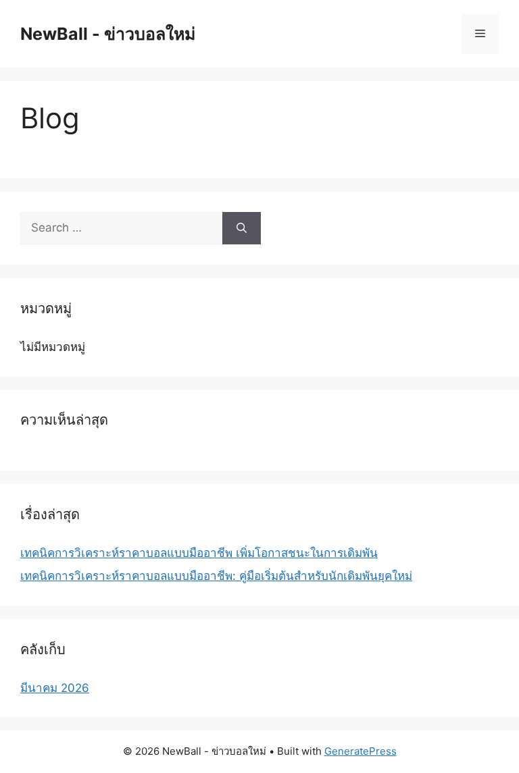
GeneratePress (360, 751)
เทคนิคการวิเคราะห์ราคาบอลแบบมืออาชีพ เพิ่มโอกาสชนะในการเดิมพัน (199, 553)
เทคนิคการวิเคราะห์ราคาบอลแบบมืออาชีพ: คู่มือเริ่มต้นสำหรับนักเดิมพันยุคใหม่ (216, 576)
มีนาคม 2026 (54, 688)
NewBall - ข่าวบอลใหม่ (107, 34)
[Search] (241, 228)
